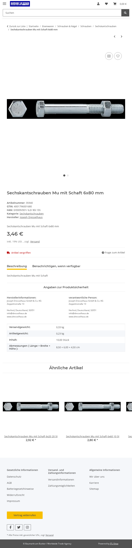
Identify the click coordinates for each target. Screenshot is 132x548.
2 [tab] (68, 175)
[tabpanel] (66, 109)
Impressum (13, 501)
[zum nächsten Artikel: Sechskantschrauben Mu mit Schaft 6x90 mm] (121, 36)
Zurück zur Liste (17, 26)
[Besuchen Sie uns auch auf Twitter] (18, 527)
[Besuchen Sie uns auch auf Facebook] (10, 527)
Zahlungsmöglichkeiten (61, 485)
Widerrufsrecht (15, 495)
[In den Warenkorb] (9, 48)
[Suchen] (125, 12)
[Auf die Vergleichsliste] (109, 56)
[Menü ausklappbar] (4, 2)
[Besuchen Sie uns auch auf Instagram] (27, 527)
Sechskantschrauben (32, 213)
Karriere (94, 482)
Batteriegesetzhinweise (20, 488)
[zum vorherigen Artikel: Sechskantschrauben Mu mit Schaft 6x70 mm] (114, 36)
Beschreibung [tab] (17, 266)
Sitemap (94, 488)
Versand (35, 241)
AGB (9, 482)
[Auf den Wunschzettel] (118, 56)
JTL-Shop (114, 543)
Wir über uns (96, 476)
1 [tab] (64, 175)
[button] (98, 3)
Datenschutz (14, 476)
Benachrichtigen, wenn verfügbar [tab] (56, 266)
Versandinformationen (61, 479)
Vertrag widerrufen (25, 515)
